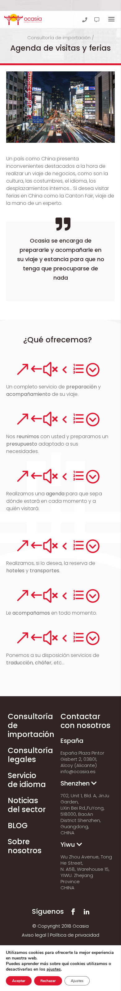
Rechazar (48, 980)
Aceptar (18, 980)
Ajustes (77, 980)
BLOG (18, 825)
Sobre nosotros (25, 846)
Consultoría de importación (59, 37)
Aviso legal (34, 935)
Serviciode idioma (27, 780)
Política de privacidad (74, 935)
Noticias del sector (27, 805)
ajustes (54, 969)
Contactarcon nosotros (85, 721)
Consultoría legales (30, 754)
